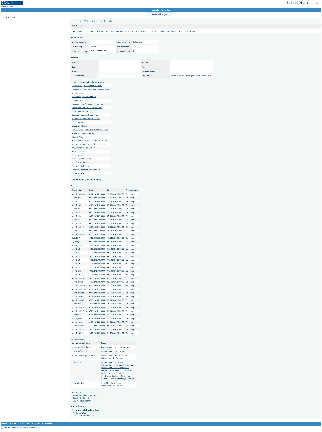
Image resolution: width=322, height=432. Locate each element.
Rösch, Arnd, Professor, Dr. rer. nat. (116, 376)
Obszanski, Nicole (79, 126)
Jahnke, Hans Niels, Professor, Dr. (115, 367)
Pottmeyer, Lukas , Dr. (81, 166)
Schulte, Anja (77, 137)
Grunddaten (90, 31)
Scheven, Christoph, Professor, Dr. (86, 170)
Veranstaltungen (159, 14)
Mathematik (83, 415)
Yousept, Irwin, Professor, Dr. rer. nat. (87, 104)
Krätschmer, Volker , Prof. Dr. (84, 148)
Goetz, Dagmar (78, 122)
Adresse (100, 31)
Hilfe (305, 3)
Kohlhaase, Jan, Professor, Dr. (84, 96)
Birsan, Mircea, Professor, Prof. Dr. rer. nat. (90, 140)
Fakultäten (81, 413)
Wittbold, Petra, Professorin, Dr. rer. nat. (118, 379)
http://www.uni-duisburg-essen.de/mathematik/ (191, 75)
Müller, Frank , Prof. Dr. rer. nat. (114, 355)
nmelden (165, 10)
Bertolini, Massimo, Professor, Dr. (86, 118)
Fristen (153, 31)
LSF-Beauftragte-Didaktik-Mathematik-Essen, (91, 89)
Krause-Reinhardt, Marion (83, 133)
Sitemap (311, 3)
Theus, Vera (77, 155)
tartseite (155, 10)
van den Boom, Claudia (81, 159)
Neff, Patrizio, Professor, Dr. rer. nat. (116, 373)
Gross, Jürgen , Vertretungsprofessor (116, 347)
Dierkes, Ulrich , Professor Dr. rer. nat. (117, 365)
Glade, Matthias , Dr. (80, 111)
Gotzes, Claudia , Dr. (80, 162)
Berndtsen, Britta (79, 151)
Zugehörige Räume (81, 398)
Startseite (14, 17)
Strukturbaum (190, 31)
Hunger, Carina (78, 100)
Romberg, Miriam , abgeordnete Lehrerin (89, 144)
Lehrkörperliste (164, 31)
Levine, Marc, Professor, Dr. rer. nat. (87, 107)
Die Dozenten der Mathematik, (114, 351)
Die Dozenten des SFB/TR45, (113, 362)
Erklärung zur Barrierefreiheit (40, 423)
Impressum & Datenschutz (13, 423)
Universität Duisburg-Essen (88, 410)
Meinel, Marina (78, 93)
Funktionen (144, 31)
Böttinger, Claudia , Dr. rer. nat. (85, 115)
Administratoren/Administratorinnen (121, 31)
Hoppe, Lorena (78, 173)
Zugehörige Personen (82, 401)
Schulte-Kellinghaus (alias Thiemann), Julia (90, 129)
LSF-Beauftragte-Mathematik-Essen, (87, 85)
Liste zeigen (177, 31)
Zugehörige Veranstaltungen (85, 395)
